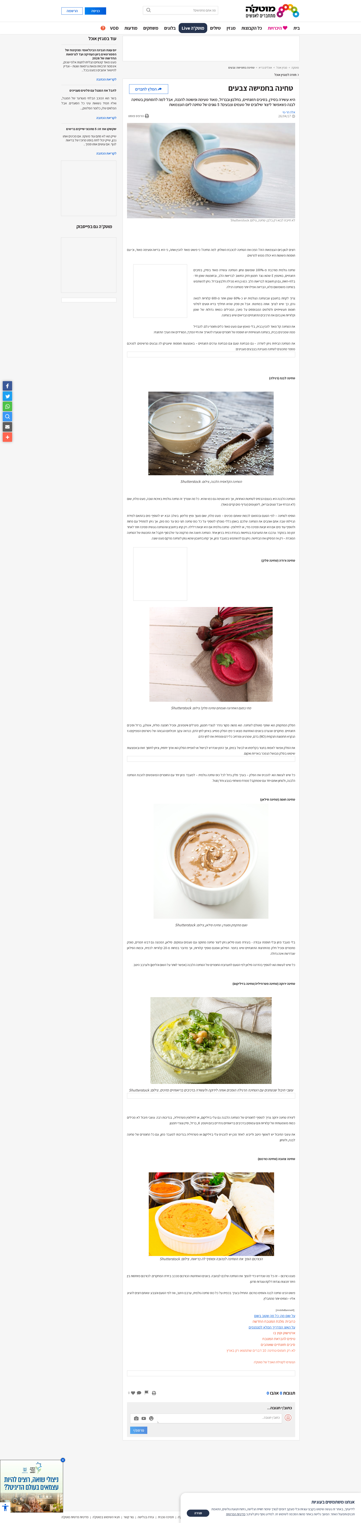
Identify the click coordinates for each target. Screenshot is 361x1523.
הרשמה (72, 10)
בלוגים (170, 28)
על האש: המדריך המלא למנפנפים (272, 1327)
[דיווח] (146, 1393)
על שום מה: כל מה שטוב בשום (274, 1315)
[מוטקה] (272, 10)
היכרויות (275, 28)
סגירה (198, 1513)
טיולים (215, 28)
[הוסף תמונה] (136, 1417)
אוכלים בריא (265, 67)
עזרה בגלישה (146, 1517)
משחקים (150, 28)
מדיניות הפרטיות (235, 1514)
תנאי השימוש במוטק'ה (106, 1517)
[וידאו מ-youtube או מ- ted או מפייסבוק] (143, 1418)
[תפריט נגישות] (5, 1507)
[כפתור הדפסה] (154, 1393)
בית (297, 28)
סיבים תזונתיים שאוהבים (277, 1345)
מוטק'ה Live (193, 28)
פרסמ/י (138, 1430)
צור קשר (129, 1517)
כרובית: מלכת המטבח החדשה (274, 1321)
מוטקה (295, 67)
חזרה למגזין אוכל (285, 75)
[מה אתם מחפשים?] (7, 416)
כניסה (95, 10)
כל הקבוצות (252, 28)
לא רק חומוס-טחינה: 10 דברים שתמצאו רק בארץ (261, 1350)
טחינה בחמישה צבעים (241, 67)
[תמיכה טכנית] (103, 28)
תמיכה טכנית (166, 1517)
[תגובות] (139, 1393)
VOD (114, 28)
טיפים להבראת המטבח (278, 1339)
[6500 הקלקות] (31, 1485)
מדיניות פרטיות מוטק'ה (75, 1517)
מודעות (131, 28)
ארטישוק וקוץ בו (283, 1333)
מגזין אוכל (281, 67)
